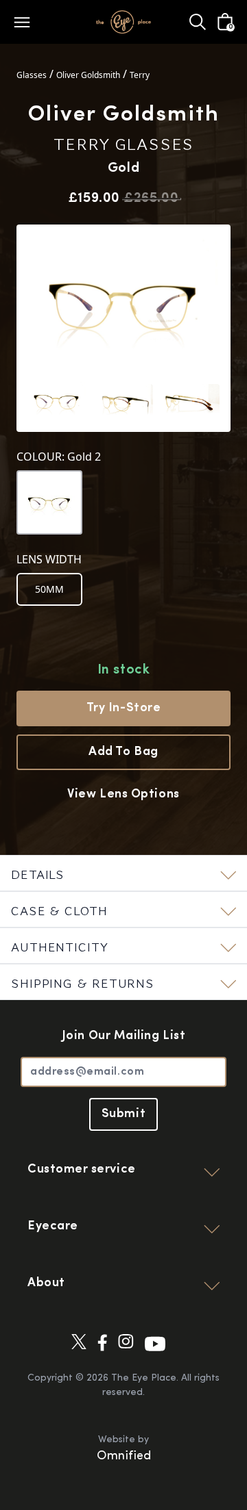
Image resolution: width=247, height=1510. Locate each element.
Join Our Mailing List (123, 1036)
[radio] (49, 589)
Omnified (124, 1456)
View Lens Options (123, 795)
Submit (123, 1114)
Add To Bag (123, 752)
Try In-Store (123, 708)
